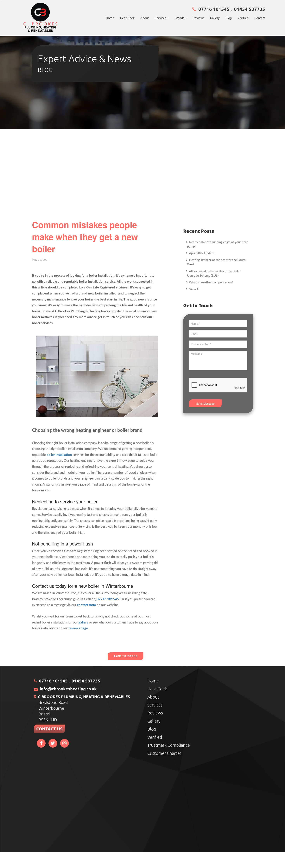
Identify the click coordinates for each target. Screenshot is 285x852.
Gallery (215, 18)
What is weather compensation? (210, 282)
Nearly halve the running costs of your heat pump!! (217, 244)
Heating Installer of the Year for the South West (216, 262)
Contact (259, 18)
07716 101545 (213, 9)
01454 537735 (249, 9)
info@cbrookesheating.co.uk (68, 688)
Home (110, 18)
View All (194, 289)
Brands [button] (180, 18)
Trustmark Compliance (168, 744)
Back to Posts (125, 656)
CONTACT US (49, 728)
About (144, 18)
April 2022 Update (201, 253)
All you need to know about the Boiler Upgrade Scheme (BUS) (214, 273)
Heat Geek (127, 18)
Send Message (205, 403)
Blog (228, 18)
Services (154, 704)
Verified (243, 18)
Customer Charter (164, 753)
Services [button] (161, 18)
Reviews (198, 18)
